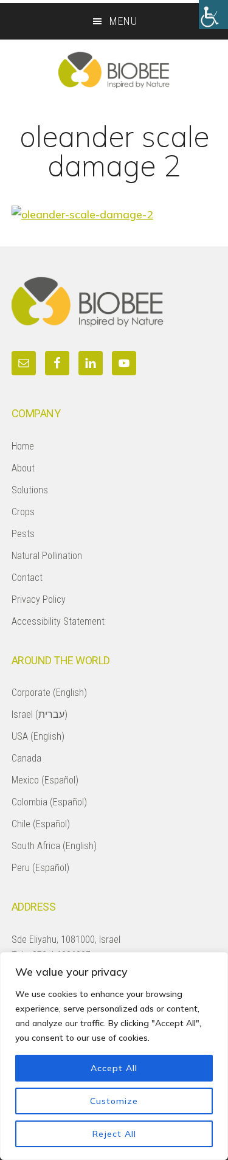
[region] (114, 1056)
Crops (23, 512)
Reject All (114, 1133)
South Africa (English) (54, 846)
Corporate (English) (49, 692)
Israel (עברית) (39, 714)
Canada (26, 758)
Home (23, 446)
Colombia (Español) (49, 802)
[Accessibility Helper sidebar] (213, 14)
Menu (123, 21)
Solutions (30, 490)
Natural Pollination (47, 555)
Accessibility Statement (58, 621)
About (23, 468)
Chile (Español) (41, 824)
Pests (23, 534)
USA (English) (38, 736)
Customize (114, 1101)
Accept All (114, 1068)
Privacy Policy (39, 599)
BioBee (114, 70)
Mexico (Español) (45, 780)
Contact (27, 577)
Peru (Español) (40, 867)
